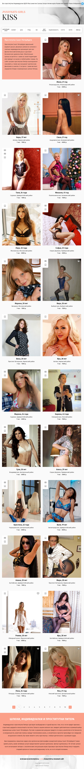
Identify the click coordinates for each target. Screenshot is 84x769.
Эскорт (45, 3)
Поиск (71, 3)
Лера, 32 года (21, 248)
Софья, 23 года (62, 248)
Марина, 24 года (21, 414)
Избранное (77, 3)
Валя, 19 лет (62, 525)
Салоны (39, 3)
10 (65, 707)
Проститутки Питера (42, 766)
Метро (70, 30)
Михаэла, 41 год (62, 193)
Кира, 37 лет (21, 137)
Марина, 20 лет (21, 303)
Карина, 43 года (62, 414)
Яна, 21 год (61, 691)
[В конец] (70, 707)
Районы (78, 30)
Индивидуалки (18, 3)
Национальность (53, 30)
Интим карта (51, 3)
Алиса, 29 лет (62, 469)
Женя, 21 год (62, 82)
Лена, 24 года (21, 691)
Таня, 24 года (21, 193)
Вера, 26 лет (62, 303)
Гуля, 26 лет (21, 469)
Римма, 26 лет (21, 636)
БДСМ (25, 3)
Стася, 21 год (62, 137)
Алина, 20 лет (21, 580)
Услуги (63, 30)
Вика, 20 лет (21, 359)
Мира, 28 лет (62, 580)
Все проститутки (7, 3)
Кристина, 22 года (21, 525)
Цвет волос (44, 30)
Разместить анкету (62, 3)
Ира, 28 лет (62, 359)
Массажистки (32, 3)
